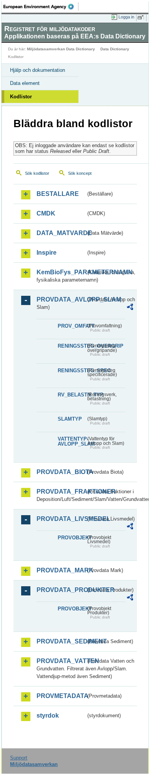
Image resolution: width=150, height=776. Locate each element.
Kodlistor (21, 96)
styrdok (48, 715)
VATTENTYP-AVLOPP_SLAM (72, 441)
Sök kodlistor (37, 173)
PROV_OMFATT (72, 326)
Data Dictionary (114, 49)
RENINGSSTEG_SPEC (72, 370)
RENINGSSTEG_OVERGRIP (72, 346)
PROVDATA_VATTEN (61, 661)
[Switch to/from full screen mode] (142, 17)
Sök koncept (80, 173)
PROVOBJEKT (72, 538)
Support (18, 758)
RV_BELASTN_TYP (72, 395)
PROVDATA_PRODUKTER (61, 590)
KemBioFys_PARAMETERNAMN (61, 272)
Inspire (47, 252)
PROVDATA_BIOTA (61, 472)
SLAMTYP (70, 419)
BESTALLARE (58, 194)
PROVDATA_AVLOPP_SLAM (61, 299)
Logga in (126, 17)
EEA (40, 6)
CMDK (46, 213)
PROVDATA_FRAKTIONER (61, 491)
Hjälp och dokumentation (37, 70)
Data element (25, 83)
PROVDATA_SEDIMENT (61, 641)
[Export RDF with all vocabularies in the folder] (130, 307)
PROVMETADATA (61, 696)
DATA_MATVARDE (61, 233)
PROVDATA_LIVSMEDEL (61, 519)
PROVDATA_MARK (61, 570)
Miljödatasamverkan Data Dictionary (61, 49)
